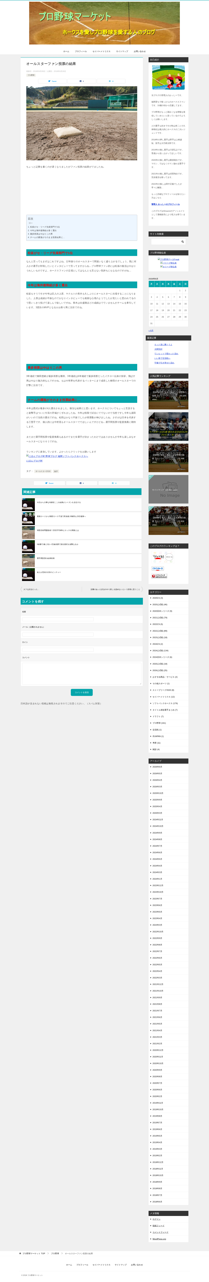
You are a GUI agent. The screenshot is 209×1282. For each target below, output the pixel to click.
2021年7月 (157, 1010)
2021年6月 (157, 1017)
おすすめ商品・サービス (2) (165, 677)
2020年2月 (157, 1096)
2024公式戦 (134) (160, 650)
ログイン (157, 1219)
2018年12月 (158, 1162)
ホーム (66, 51)
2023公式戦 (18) (160, 637)
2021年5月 (157, 1024)
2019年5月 (157, 1136)
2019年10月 (158, 1109)
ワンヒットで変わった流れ (166, 354)
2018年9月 (157, 1182)
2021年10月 (158, 991)
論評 (56, 471)
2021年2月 (157, 1043)
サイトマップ (122, 51)
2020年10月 (158, 1063)
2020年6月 (157, 1089)
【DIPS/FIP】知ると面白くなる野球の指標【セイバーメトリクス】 (169, 395)
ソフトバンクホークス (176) (165, 703)
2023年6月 (157, 905)
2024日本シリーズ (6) (162, 657)
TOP (33, 1253)
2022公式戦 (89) (160, 631)
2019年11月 (158, 1103)
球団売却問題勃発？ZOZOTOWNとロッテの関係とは (58, 530)
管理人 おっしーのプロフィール (165, 204)
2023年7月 (157, 899)
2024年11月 (158, 819)
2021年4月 (157, 1030)
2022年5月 (157, 964)
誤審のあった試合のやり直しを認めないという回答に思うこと (115, 589)
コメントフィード (160, 1232)
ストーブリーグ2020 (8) (163, 690)
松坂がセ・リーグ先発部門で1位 (45, 227)
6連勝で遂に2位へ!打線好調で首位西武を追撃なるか (57, 544)
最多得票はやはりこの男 (41, 234)
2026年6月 (157, 767)
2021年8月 (157, 1004)
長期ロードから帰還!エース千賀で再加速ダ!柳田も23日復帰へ (61, 516)
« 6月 (151, 330)
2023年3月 (157, 925)
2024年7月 (157, 846)
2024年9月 (157, 833)
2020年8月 (157, 1076)
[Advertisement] (81, 195)
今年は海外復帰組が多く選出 (43, 230)
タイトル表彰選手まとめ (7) (165, 710)
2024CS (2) (158, 644)
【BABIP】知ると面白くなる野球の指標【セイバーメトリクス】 (169, 521)
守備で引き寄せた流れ (164, 363)
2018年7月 (157, 1195)
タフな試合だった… (31, 589)
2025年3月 (157, 813)
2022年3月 (157, 978)
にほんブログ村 (34, 461)
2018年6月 (157, 1202)
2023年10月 (158, 892)
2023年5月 (157, 912)
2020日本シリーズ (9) (162, 611)
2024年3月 (157, 872)
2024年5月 (157, 859)
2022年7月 (157, 951)
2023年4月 (157, 918)
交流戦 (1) (157, 730)
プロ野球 (31, 75)
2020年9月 (157, 1070)
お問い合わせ (140, 51)
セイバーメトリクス (101, 51)
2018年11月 (158, 1169)
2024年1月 (157, 879)
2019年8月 (157, 1116)
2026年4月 (157, 780)
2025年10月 (158, 793)
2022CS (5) (158, 624)
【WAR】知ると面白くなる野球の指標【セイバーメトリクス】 (168, 458)
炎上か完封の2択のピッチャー (49, 572)
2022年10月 (158, 931)
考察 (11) (157, 743)
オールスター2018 (43, 471)
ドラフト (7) (158, 716)
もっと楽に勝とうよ (163, 344)
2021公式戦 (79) (160, 617)
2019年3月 (157, 1149)
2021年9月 (157, 997)
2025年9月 (157, 800)
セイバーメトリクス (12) (164, 697)
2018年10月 (158, 1175)
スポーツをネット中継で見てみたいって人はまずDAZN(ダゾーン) (169, 427)
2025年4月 (157, 806)
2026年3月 (157, 786)
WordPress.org (159, 1239)
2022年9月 (157, 938)
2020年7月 (157, 1083)
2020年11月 (158, 1057)
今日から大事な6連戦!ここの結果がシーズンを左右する (59, 502)
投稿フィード (158, 1226)
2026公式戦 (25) (160, 670)
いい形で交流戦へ (162, 358)
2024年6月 (157, 852)
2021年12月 (158, 984)
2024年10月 (158, 826)
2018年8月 (157, 1188)
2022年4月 (157, 971)
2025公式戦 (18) (160, 664)
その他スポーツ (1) (161, 683)
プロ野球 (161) (159, 723)
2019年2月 (157, 1155)
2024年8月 (157, 839)
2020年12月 (158, 1050)
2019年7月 (157, 1122)
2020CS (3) (158, 598)
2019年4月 (157, 1142)
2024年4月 (157, 866)
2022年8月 (157, 945)
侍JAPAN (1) (158, 736)
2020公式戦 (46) (160, 604)
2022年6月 (157, 958)
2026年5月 (157, 773)
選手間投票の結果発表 (46, 558)
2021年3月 (157, 1037)
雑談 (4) (156, 749)
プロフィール (81, 51)
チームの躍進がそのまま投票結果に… (47, 237)
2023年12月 (158, 885)
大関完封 (158, 349)
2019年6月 (157, 1129)
